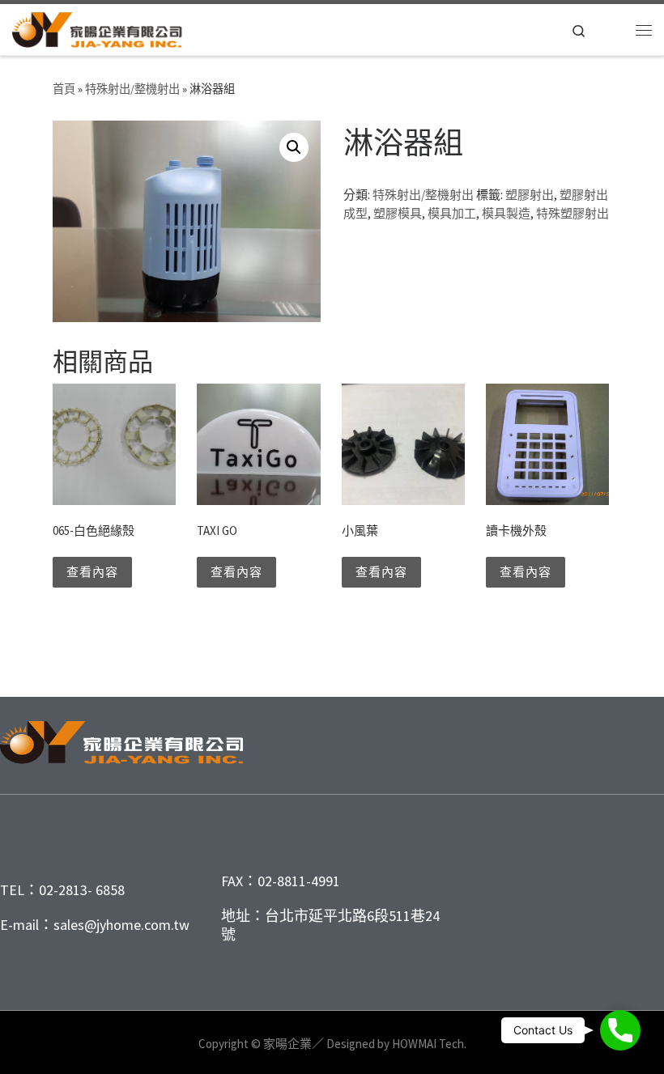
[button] (294, 147)
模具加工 (452, 213)
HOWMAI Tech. (429, 1043)
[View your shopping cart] (611, 30)
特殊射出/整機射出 (132, 89)
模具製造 (506, 213)
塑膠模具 (397, 213)
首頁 (64, 89)
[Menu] (644, 30)
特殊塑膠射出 (572, 213)
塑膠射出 (529, 194)
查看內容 (92, 572)
